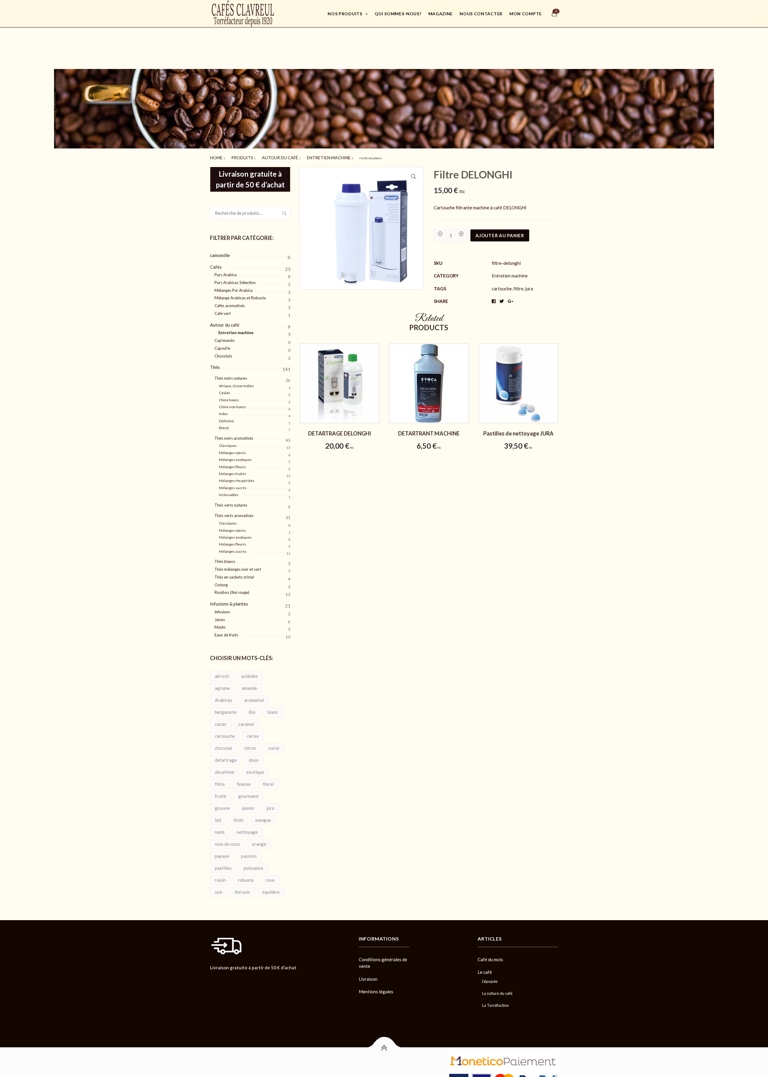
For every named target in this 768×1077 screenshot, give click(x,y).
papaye (222, 853)
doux (254, 757)
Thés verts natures (230, 502)
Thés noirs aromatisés (233, 435)
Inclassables (228, 492)
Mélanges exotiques (235, 457)
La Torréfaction (495, 1002)
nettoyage (247, 829)
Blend (224, 425)
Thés (215, 364)
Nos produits (345, 13)
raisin (220, 877)
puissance (253, 865)
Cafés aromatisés (229, 303)
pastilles (223, 865)
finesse (244, 781)
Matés (220, 624)
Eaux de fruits (226, 632)
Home (214, 156)
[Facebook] (212, 978)
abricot (222, 673)
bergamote (226, 709)
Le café (485, 969)
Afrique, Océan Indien (236, 383)
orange (259, 841)
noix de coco (227, 841)
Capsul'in (222, 345)
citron (250, 745)
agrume (222, 685)
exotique (255, 769)
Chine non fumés (232, 404)
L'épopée (489, 978)
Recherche (284, 210)
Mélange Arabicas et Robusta (240, 295)
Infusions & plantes (229, 601)
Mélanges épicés (232, 450)
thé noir (242, 889)
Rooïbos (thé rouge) (231, 589)
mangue (263, 817)
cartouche (225, 733)
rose (270, 877)
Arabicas (223, 697)
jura (270, 805)
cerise (253, 733)
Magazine (440, 13)
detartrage (226, 757)
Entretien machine (292, 156)
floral (268, 781)
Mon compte (525, 13)
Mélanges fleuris (232, 464)
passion (248, 853)
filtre (220, 781)
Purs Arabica (225, 272)
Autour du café (259, 156)
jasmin (248, 805)
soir (219, 889)
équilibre (271, 889)
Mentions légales (376, 989)
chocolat (223, 745)
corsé (273, 745)
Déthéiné (226, 418)
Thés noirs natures (230, 375)
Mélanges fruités (232, 471)
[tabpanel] (339, 400)
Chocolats (223, 353)
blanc (273, 709)
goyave (222, 805)
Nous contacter (481, 13)
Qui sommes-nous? (398, 13)
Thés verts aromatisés (234, 512)
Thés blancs (224, 558)
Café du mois (490, 956)
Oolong (221, 582)
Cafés (216, 264)
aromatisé (254, 697)
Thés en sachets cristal (234, 574)
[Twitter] (222, 978)
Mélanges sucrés (233, 485)
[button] (413, 174)
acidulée (249, 673)
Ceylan (224, 390)
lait (218, 817)
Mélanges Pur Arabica (233, 287)
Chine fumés (229, 397)
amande (249, 685)
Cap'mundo (224, 337)
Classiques (228, 443)
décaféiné (224, 769)
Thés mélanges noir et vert (237, 566)
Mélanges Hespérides (236, 478)
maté (220, 829)
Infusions (222, 609)
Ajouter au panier (500, 232)
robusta (246, 877)
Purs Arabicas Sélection (235, 279)
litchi (238, 817)
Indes (223, 411)
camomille (220, 252)
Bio (252, 709)
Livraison (368, 976)
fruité (220, 793)
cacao (220, 721)
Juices (219, 617)
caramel (246, 721)
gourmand (248, 793)
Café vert (222, 310)
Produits (232, 156)
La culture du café (497, 990)
